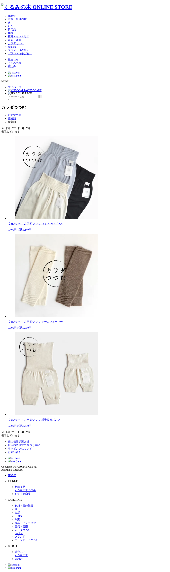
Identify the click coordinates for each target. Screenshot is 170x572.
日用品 (12, 29)
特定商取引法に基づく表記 (24, 445)
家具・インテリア (18, 36)
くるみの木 (14, 63)
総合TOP (13, 59)
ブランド (20, 536)
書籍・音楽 (14, 40)
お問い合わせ (16, 452)
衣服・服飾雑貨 (17, 19)
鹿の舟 (12, 66)
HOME (12, 15)
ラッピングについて (20, 448)
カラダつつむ (16, 43)
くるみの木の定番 (25, 490)
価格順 (12, 118)
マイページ (14, 87)
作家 (10, 33)
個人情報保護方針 (18, 441)
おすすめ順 (14, 115)
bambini (12, 46)
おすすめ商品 (23, 493)
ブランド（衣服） (18, 50)
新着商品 (20, 486)
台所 (10, 26)
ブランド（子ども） (20, 53)
